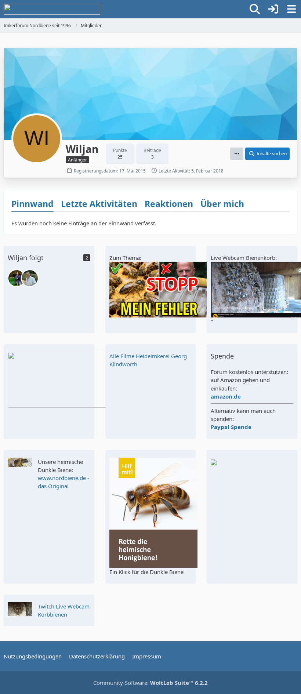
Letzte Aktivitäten (99, 204)
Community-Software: (150, 682)
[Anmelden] (273, 9)
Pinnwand (32, 204)
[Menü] (291, 9)
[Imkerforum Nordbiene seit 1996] (52, 9)
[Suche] (254, 9)
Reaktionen (169, 204)
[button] (236, 154)
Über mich (222, 204)
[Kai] (16, 278)
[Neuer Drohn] (30, 278)
